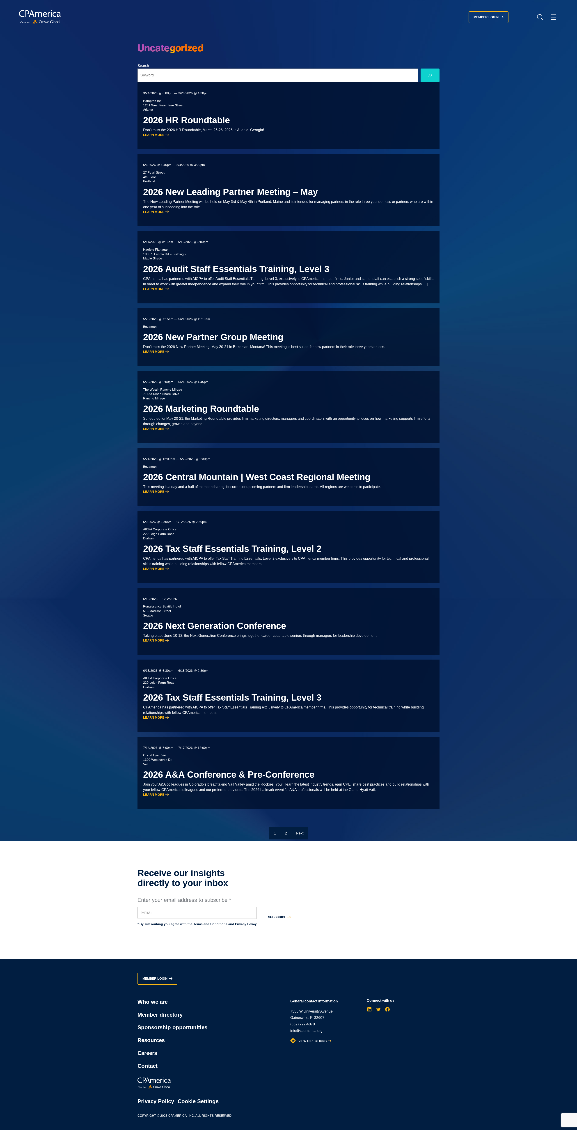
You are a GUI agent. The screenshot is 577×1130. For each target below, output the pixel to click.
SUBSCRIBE (277, 917)
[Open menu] (553, 17)
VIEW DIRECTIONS (312, 1041)
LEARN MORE (153, 135)
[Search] (430, 75)
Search (540, 17)
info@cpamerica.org (306, 1031)
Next (299, 833)
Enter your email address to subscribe (184, 900)
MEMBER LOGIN (486, 17)
